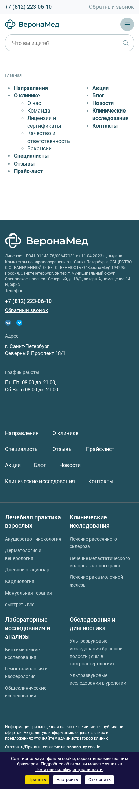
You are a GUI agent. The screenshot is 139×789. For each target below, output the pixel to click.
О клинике (27, 95)
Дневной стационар (27, 569)
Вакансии (39, 148)
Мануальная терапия (28, 593)
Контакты (105, 126)
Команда (38, 110)
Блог (98, 95)
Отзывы (24, 164)
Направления (31, 88)
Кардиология (19, 581)
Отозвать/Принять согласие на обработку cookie (52, 747)
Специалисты (31, 156)
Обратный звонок (111, 7)
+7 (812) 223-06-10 (28, 7)
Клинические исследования (40, 481)
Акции (100, 88)
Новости (103, 103)
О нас (34, 103)
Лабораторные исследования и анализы (27, 628)
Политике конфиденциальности (69, 769)
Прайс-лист (28, 171)
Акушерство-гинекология (33, 539)
